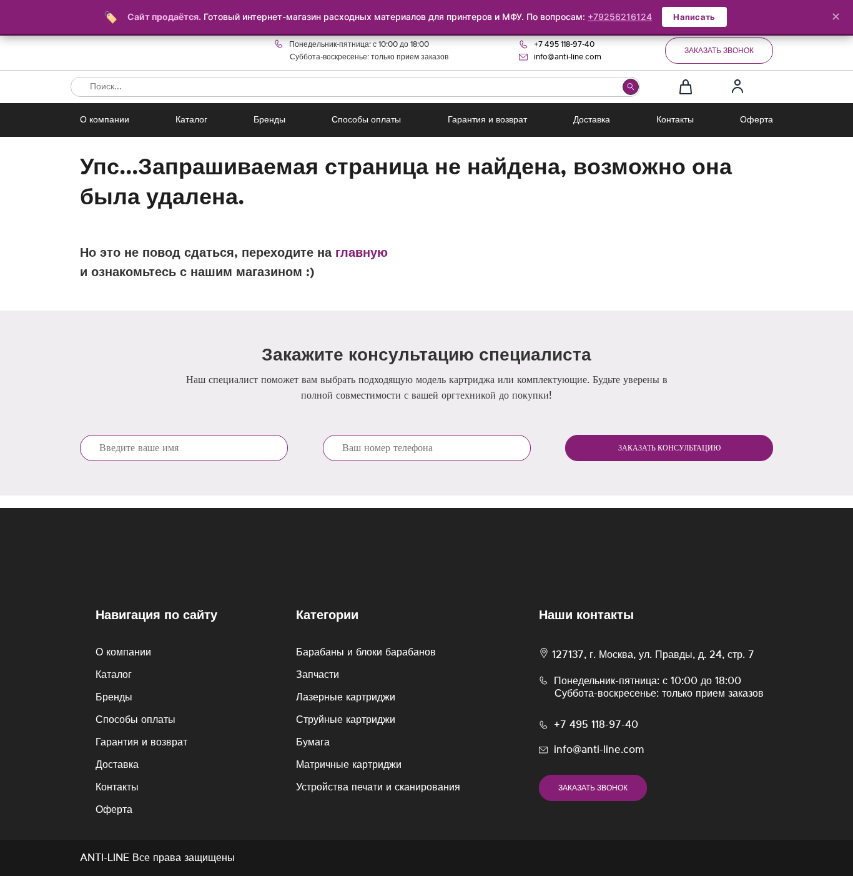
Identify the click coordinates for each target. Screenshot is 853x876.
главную (361, 253)
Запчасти (317, 675)
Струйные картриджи (345, 720)
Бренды (269, 120)
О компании (104, 120)
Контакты (675, 120)
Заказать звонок (719, 50)
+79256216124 (620, 16)
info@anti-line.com (567, 57)
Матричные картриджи (349, 765)
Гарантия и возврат (487, 120)
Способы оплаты (366, 120)
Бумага (313, 742)
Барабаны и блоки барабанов (366, 652)
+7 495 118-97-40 (564, 44)
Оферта (756, 120)
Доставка (591, 120)
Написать (694, 17)
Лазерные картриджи (345, 697)
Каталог (191, 120)
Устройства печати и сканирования (378, 787)
